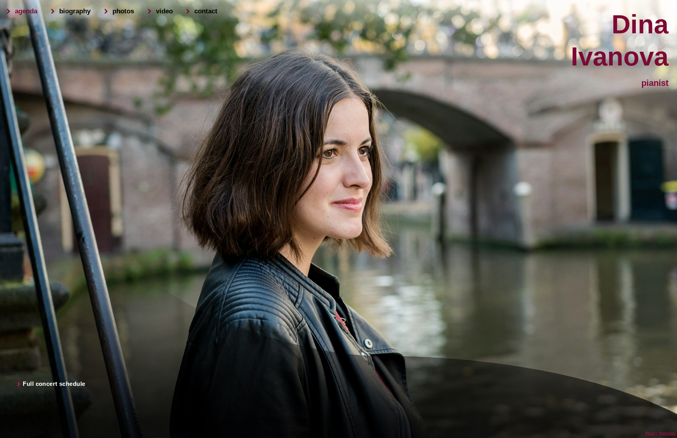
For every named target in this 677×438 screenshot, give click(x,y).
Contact (205, 11)
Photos (123, 11)
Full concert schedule (54, 384)
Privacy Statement (660, 433)
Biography (75, 11)
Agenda (26, 11)
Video (164, 11)
